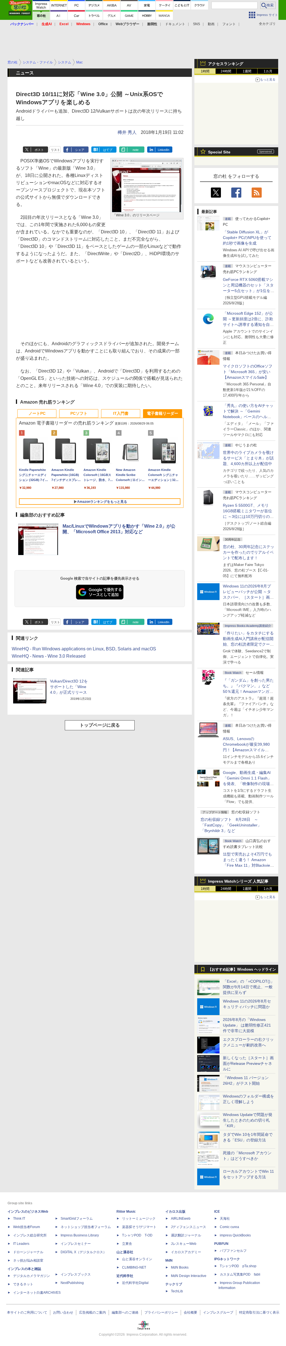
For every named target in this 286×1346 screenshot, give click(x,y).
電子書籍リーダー (162, 413)
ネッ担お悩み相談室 (28, 1260)
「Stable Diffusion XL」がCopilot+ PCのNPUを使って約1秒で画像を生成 (247, 237)
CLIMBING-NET (134, 1267)
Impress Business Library (80, 1235)
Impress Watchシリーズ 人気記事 (238, 881)
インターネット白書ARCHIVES (37, 1293)
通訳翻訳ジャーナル (186, 1235)
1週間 (247, 71)
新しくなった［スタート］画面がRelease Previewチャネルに (248, 1063)
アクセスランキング (225, 63)
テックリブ (173, 1284)
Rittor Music (126, 1212)
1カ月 (268, 71)
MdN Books (180, 1267)
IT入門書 (120, 413)
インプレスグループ (218, 1312)
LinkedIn (163, 149)
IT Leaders (21, 1244)
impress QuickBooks (235, 1235)
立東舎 (127, 1244)
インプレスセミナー (76, 1244)
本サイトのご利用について (27, 1312)
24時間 (226, 71)
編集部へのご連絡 (125, 1312)
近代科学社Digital (135, 1283)
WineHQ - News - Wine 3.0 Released (48, 656)
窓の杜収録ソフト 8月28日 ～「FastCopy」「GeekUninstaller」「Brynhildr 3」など (231, 825)
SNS (196, 24)
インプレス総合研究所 (30, 1235)
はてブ (107, 149)
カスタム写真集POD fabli (240, 1274)
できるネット (23, 1284)
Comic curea (229, 1227)
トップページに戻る (100, 725)
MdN (169, 1260)
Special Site (219, 152)
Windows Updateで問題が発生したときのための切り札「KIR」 (247, 1120)
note (136, 149)
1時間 (205, 71)
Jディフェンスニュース (188, 1227)
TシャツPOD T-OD (137, 1235)
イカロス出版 (175, 1212)
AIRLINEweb (180, 1219)
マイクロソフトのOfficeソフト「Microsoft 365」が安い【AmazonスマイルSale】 (247, 372)
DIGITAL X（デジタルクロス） (83, 1252)
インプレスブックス (76, 1274)
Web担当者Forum (26, 1227)
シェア (79, 149)
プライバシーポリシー (161, 1312)
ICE (217, 1212)
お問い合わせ (63, 1312)
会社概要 (190, 1312)
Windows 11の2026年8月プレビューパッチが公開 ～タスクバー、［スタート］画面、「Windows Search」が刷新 (247, 597)
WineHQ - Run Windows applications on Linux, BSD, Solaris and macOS (84, 648)
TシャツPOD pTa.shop (238, 1266)
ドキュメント (175, 24)
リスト (55, 149)
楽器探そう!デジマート (139, 1227)
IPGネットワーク (227, 1259)
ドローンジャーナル (28, 1252)
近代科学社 (124, 1276)
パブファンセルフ (233, 1251)
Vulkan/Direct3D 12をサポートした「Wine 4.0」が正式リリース (69, 687)
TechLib (177, 1291)
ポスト (39, 149)
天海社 (225, 1219)
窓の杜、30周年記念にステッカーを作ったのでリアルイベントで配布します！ (248, 552)
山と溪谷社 (124, 1252)
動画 (211, 24)
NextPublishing (72, 1283)
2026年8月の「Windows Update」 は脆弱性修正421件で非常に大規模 (247, 1025)
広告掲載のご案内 (92, 1312)
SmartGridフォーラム (77, 1219)
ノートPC (37, 413)
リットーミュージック (139, 1219)
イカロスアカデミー (186, 1252)
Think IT (19, 1219)
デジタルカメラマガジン (31, 1276)
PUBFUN (221, 1244)
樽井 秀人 (127, 132)
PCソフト (78, 413)
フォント (229, 24)
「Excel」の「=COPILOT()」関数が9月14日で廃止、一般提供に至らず (248, 987)
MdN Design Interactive (188, 1276)
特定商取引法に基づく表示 (259, 1312)
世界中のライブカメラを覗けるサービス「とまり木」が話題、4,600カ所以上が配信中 (248, 458)
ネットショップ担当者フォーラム (86, 1227)
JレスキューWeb (183, 1244)
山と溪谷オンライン (137, 1259)
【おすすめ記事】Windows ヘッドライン (242, 969)
